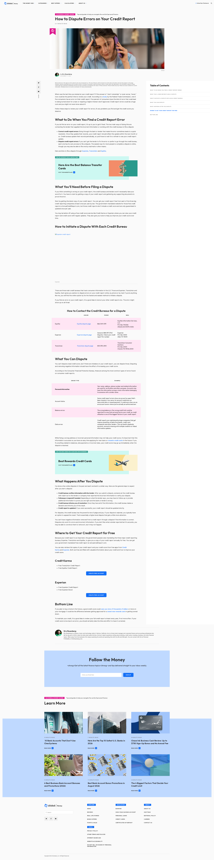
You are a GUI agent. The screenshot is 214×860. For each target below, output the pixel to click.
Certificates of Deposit (124, 822)
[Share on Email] (39, 91)
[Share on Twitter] (39, 83)
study (105, 97)
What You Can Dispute (157, 102)
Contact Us (148, 822)
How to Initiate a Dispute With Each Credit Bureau (166, 98)
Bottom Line (154, 114)
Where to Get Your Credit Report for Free (163, 110)
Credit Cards (120, 819)
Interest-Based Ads (94, 838)
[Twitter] (46, 819)
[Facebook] (51, 819)
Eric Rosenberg (67, 74)
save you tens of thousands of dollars (114, 609)
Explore (91, 805)
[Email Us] (56, 819)
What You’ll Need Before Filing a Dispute (163, 94)
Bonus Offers (92, 819)
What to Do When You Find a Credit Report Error (166, 90)
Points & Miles (92, 822)
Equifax (103, 151)
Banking (119, 808)
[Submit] (46, 812)
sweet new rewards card (116, 611)
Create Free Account (96, 573)
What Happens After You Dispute (160, 106)
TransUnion (93, 151)
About (147, 805)
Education (121, 805)
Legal (91, 827)
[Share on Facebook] (39, 87)
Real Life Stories (93, 815)
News (89, 808)
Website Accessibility (95, 841)
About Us (82, 3)
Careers (147, 819)
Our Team (147, 812)
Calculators (69, 3)
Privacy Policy (92, 831)
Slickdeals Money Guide (65, 14)
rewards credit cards (115, 440)
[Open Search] (211, 3)
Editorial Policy (150, 815)
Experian (85, 151)
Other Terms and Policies (96, 834)
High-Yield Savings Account (126, 812)
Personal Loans (121, 815)
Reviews (90, 812)
